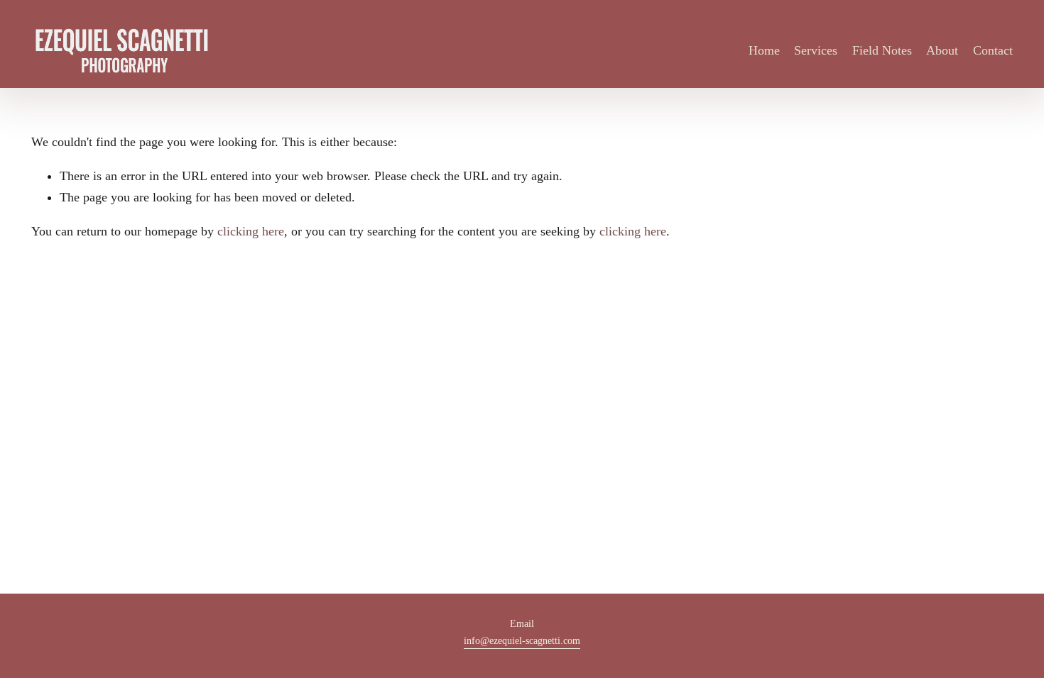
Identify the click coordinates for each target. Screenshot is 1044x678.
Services (815, 50)
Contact (993, 50)
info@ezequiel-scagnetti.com (522, 640)
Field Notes (882, 50)
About (942, 50)
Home (764, 50)
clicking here (250, 231)
